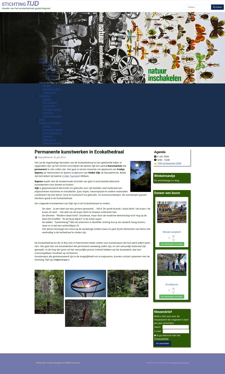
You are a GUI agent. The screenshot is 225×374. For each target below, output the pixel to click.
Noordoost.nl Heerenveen (180, 363)
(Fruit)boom (171, 284)
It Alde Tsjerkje (70, 176)
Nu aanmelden (162, 343)
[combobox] (198, 7)
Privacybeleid (161, 338)
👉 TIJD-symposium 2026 (167, 163)
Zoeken (190, 2)
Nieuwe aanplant (172, 231)
